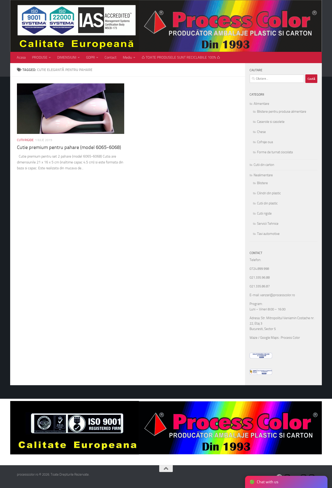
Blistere (262, 183)
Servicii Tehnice (267, 224)
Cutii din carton (264, 165)
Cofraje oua (265, 142)
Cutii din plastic (267, 203)
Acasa (21, 57)
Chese (261, 132)
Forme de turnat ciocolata (275, 152)
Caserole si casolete (271, 122)
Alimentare (261, 104)
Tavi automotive (268, 234)
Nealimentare (263, 175)
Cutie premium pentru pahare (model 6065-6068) (69, 147)
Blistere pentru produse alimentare (281, 112)
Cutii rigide (25, 140)
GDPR (90, 57)
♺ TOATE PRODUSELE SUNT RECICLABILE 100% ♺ (181, 57)
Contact (111, 57)
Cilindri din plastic (269, 193)
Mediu (127, 57)
